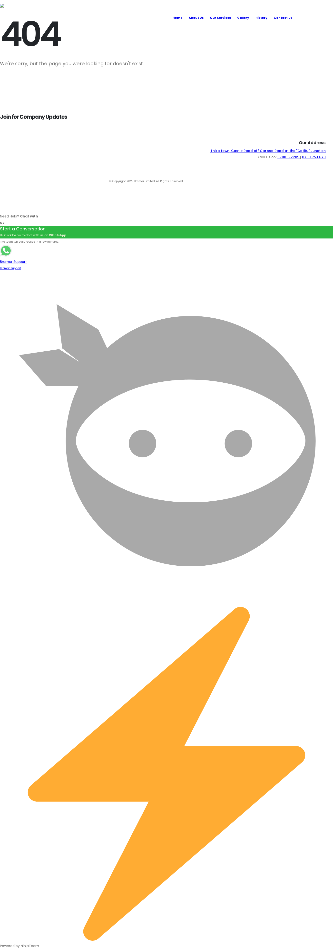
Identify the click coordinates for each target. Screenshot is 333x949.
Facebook (217, 181)
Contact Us (283, 18)
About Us (196, 18)
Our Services (220, 18)
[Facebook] (327, 17)
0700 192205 (288, 157)
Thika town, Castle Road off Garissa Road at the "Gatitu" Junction (268, 151)
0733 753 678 (314, 157)
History (261, 18)
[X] (315, 17)
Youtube (191, 181)
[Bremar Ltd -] (18, 18)
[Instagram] (303, 17)
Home (177, 18)
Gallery (243, 18)
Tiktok (204, 181)
